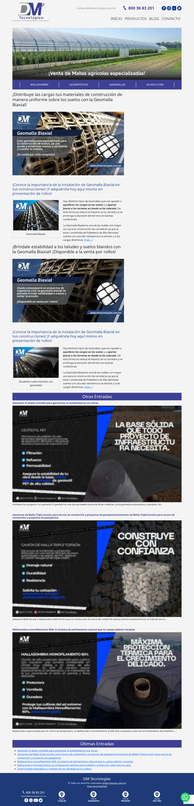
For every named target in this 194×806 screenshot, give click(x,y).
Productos (136, 18)
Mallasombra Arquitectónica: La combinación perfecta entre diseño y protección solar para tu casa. (74, 765)
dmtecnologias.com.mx (114, 783)
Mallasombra (39, 84)
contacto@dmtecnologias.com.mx (96, 8)
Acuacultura (155, 84)
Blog (154, 18)
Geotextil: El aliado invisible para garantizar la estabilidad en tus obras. (55, 403)
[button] (185, 797)
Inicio (116, 18)
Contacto (170, 18)
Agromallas (117, 84)
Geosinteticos (78, 84)
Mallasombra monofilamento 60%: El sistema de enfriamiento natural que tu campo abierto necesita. (73, 629)
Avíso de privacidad (97, 786)
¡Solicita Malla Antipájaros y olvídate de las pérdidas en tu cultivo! (54, 768)
